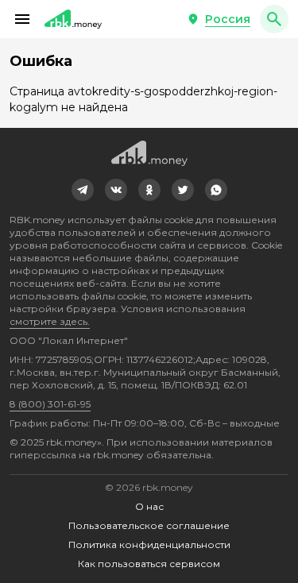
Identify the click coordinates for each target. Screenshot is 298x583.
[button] (22, 19)
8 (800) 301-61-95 (50, 404)
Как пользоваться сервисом (149, 563)
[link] (83, 190)
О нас (149, 506)
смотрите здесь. (50, 321)
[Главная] (73, 19)
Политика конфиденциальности (149, 544)
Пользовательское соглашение (149, 525)
